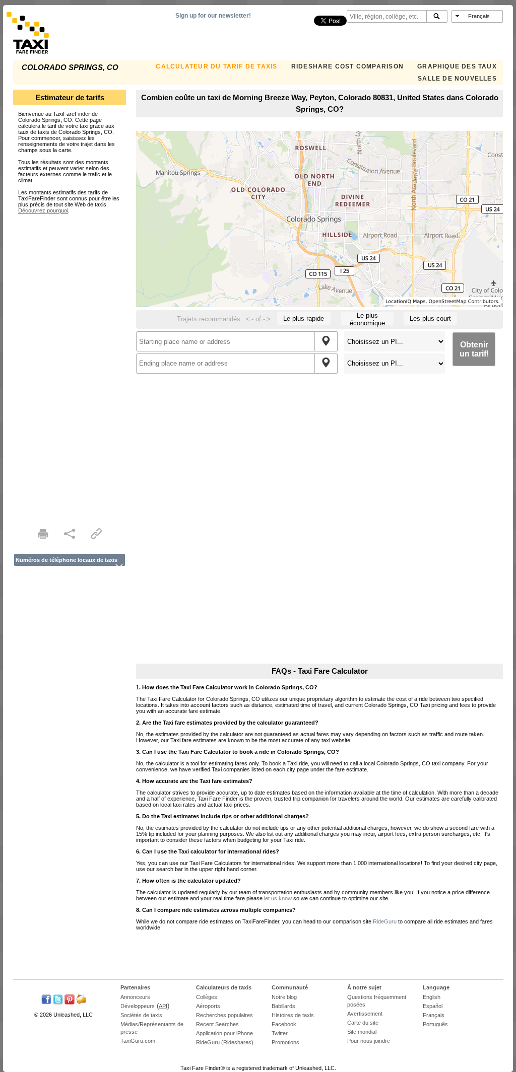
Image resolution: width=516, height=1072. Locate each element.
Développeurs (137, 1006)
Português (435, 1024)
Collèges (206, 997)
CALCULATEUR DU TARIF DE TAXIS (216, 66)
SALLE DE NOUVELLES (457, 78)
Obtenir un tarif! (474, 349)
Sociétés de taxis (141, 1015)
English (431, 997)
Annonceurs (135, 997)
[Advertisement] (69, 364)
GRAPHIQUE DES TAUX (457, 66)
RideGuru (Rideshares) (224, 1042)
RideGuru (385, 921)
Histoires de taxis (293, 1015)
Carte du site (362, 1023)
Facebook (284, 1024)
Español (432, 1006)
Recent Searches (217, 1024)
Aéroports (208, 1006)
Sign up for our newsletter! (213, 15)
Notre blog (284, 997)
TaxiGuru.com (137, 1041)
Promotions (285, 1042)
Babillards (283, 1006)
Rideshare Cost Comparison (347, 66)
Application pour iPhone (224, 1033)
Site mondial (361, 1032)
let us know (278, 898)
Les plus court (430, 318)
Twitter (280, 1033)
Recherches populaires (224, 1015)
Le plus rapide (303, 318)
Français (433, 1015)
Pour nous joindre (368, 1041)
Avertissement (364, 1014)
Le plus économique (367, 318)
